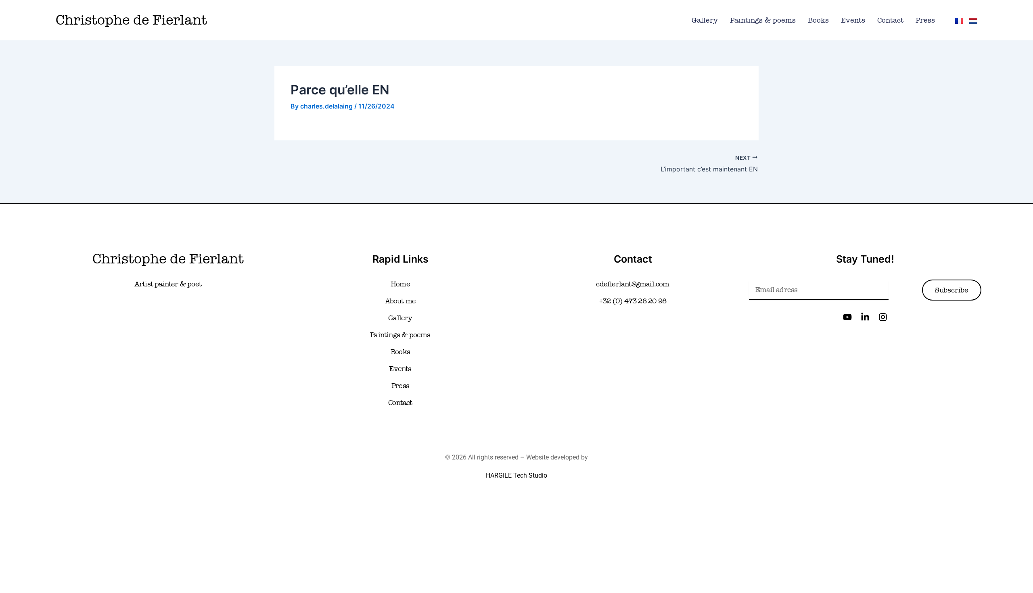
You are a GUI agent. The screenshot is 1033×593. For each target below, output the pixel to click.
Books (818, 20)
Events (853, 20)
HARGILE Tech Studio (516, 475)
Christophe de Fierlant (131, 20)
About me (400, 300)
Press (925, 20)
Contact (890, 20)
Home (400, 284)
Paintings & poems (763, 20)
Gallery (705, 20)
